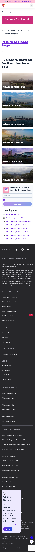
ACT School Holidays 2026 (10, 456)
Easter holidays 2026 (12, 214)
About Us (5, 337)
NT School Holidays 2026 (10, 465)
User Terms (6, 375)
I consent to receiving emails (14, 200)
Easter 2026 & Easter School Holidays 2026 (16, 445)
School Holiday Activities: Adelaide (17, 232)
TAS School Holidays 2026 (10, 482)
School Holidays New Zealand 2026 (13, 440)
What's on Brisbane (8, 410)
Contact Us (5, 333)
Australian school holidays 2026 (20, 1)
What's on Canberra (8, 421)
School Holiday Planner (10, 311)
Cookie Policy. (11, 524)
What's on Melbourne (9, 393)
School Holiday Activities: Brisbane (17, 235)
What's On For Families (9, 302)
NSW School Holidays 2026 (10, 461)
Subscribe (17, 204)
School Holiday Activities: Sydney (16, 228)
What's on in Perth (8, 398)
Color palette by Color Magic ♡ (11, 548)
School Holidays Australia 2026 (12, 435)
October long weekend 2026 (15, 218)
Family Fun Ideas (7, 306)
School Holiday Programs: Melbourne (18, 221)
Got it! (8, 529)
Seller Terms (6, 370)
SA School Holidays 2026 (10, 477)
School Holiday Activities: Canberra (17, 239)
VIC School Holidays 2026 (10, 486)
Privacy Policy (6, 365)
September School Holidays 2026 (13, 449)
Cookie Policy (6, 379)
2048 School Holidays (9, 316)
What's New (6, 342)
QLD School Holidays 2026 (10, 470)
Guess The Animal (8, 320)
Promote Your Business (9, 354)
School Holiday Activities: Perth (16, 225)
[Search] (31, 5)
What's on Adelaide (8, 417)
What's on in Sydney (8, 405)
